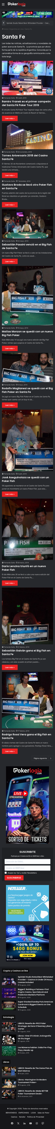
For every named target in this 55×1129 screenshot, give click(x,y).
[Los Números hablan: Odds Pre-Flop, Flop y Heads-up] (9, 1051)
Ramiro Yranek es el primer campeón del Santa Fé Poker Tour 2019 (26, 103)
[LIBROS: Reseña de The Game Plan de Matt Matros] (9, 1072)
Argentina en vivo (16, 29)
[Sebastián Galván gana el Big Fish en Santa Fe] (27, 616)
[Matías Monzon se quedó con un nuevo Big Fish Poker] (27, 295)
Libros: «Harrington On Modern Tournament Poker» (32, 1081)
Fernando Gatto (9, 98)
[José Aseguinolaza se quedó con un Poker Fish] (27, 440)
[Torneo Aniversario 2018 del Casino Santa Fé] (27, 136)
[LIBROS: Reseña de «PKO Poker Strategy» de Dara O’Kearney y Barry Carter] (9, 1027)
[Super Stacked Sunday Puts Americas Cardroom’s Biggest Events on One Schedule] (9, 1005)
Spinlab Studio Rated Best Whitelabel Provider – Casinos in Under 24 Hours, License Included (35, 980)
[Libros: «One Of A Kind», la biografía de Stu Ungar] (9, 1039)
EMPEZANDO (24, 1113)
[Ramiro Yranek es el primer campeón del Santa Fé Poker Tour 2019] (27, 78)
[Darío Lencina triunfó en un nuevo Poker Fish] (27, 529)
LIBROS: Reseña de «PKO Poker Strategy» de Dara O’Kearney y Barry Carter (35, 1026)
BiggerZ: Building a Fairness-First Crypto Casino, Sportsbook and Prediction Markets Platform (33, 992)
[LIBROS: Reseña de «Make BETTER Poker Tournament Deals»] (9, 1094)
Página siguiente (40, 758)
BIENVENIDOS (11, 1113)
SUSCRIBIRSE (14, 878)
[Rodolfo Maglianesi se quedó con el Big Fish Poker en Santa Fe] (27, 367)
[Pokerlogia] (16, 4)
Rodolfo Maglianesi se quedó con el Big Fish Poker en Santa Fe (27, 390)
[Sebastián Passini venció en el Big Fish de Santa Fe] (27, 223)
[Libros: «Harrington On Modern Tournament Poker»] (9, 1083)
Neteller (22, 1117)
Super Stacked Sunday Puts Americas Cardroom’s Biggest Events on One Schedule (35, 1004)
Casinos (14, 1117)
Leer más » (9, 118)
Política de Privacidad (35, 1117)
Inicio (5, 29)
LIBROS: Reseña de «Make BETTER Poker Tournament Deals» (33, 1092)
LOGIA (33, 1113)
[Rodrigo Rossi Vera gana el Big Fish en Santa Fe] (27, 700)
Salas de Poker (43, 1113)
